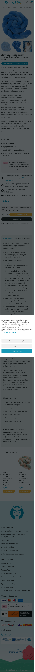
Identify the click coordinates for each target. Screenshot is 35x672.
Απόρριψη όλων (17, 346)
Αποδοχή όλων (17, 351)
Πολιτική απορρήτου (8, 332)
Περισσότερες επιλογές (16, 341)
